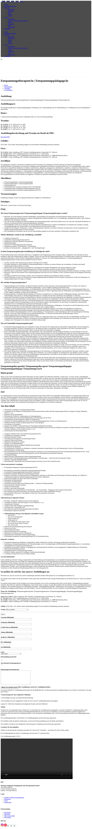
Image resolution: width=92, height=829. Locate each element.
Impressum (7, 799)
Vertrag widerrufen (6, 805)
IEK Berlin (7, 812)
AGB (5, 800)
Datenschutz (7, 802)
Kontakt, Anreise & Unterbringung (14, 797)
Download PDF (5, 137)
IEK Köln (7, 814)
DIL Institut (7, 817)
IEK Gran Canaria (9, 816)
